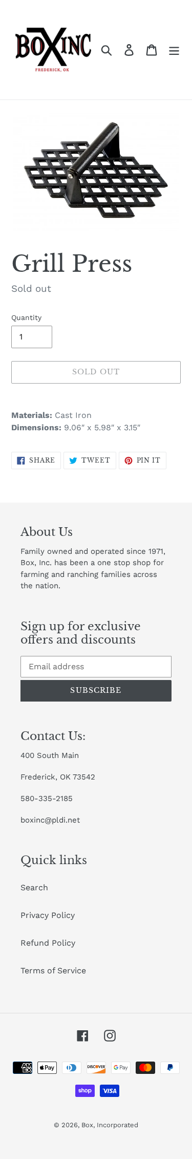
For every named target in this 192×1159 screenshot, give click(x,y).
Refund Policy (47, 943)
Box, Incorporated (109, 1125)
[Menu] (174, 50)
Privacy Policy (47, 915)
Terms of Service (53, 970)
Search (34, 887)
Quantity (26, 317)
